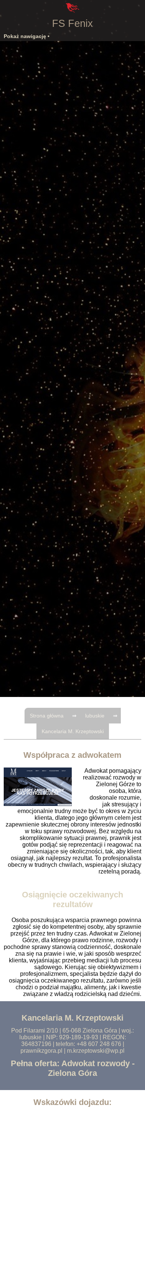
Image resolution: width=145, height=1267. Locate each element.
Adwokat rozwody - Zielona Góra (91, 1068)
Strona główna (47, 716)
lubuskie (94, 716)
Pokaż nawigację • (26, 36)
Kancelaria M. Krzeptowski (73, 731)
